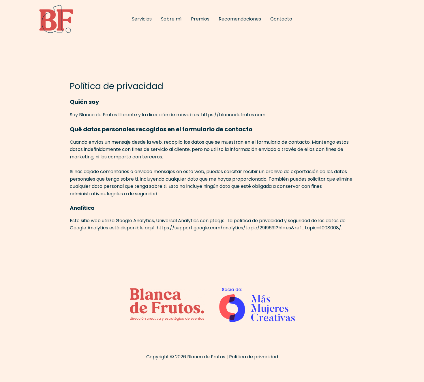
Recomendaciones (240, 19)
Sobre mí (171, 19)
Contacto (281, 19)
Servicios (142, 19)
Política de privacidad (253, 356)
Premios (200, 19)
